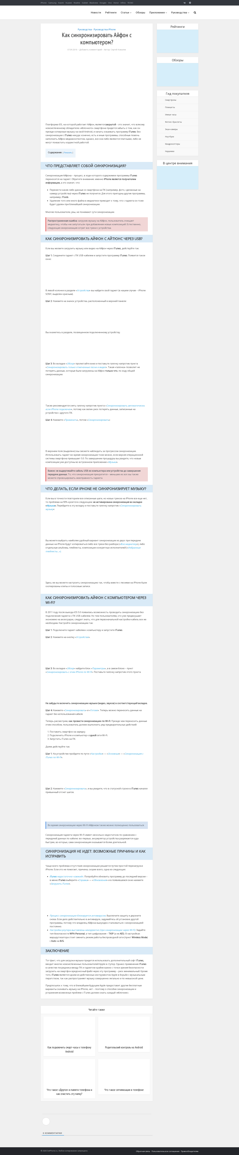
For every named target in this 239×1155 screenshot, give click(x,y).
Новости (96, 12)
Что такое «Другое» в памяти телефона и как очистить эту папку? (69, 1092)
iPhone (44, 3)
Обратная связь (143, 1151)
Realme (77, 3)
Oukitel (85, 3)
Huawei (69, 3)
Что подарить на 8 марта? (177, 31)
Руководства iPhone (105, 29)
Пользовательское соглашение (166, 1151)
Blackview (94, 3)
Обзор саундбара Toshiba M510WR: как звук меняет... (177, 169)
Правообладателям (189, 1151)
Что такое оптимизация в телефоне (124, 1090)
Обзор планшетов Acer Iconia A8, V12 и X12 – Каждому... (177, 66)
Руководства (179, 12)
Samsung (52, 3)
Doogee (103, 3)
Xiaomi (61, 3)
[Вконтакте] (184, 3)
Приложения (157, 12)
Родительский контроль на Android (124, 1047)
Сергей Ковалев (118, 49)
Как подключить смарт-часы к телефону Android (69, 1049)
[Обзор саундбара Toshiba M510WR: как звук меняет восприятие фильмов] (177, 177)
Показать (68, 152)
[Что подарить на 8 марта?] (177, 41)
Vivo (110, 3)
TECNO (130, 3)
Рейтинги (111, 12)
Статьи (125, 12)
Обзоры (140, 12)
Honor (116, 3)
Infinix (123, 3)
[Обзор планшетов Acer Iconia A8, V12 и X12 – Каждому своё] (177, 74)
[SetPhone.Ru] (61, 18)
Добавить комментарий (90, 49)
